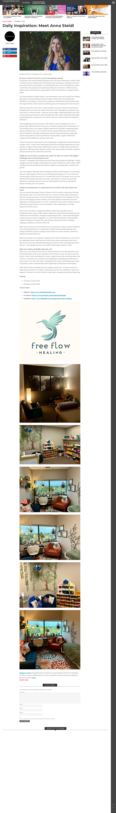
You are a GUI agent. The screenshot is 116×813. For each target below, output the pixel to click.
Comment (22, 692)
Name (21, 704)
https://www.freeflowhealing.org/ (43, 292)
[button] (113, 2)
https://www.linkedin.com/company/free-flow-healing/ (51, 299)
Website (21, 712)
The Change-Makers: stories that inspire (38, 2)
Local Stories (7, 21)
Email (21, 708)
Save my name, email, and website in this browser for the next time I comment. (37, 718)
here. (34, 678)
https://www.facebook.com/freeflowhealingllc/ (49, 295)
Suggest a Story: (26, 673)
